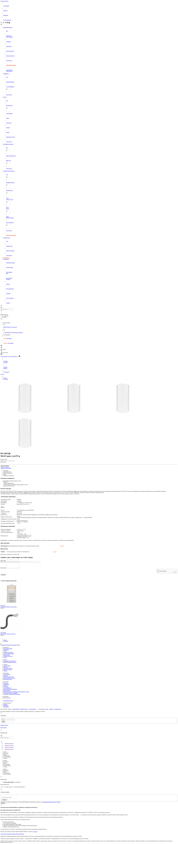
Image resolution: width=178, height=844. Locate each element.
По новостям (5, 316)
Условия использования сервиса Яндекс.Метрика (12, 834)
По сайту (4, 317)
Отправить (3, 574)
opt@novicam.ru (32, 709)
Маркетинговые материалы (9, 662)
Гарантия (5, 675)
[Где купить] (1, 346)
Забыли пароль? (4, 725)
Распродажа (6, 257)
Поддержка (6, 259)
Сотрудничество (7, 688)
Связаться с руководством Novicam (11, 694)
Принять (3, 803)
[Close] (1, 713)
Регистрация (4, 727)
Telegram (51, 709)
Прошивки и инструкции (9, 660)
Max (47, 709)
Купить (2, 608)
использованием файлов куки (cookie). (51, 802)
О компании (6, 684)
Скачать (62, 546)
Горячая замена (6, 665)
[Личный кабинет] (1, 354)
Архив (2, 374)
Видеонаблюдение (7, 27)
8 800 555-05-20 (24, 709)
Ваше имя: (3, 560)
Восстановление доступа (9, 678)
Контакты (5, 683)
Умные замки (6, 237)
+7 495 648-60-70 (16, 709)
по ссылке (35, 831)
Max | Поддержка (5, 467)
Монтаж (5, 670)
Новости (5, 685)
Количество (3, 462)
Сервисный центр (7, 668)
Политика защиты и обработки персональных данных (16, 691)
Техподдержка (6, 674)
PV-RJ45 (9, 606)
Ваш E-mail (14, 561)
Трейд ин (5, 667)
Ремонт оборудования (8, 676)
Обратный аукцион (8, 656)
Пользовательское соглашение (10, 693)
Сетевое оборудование (8, 171)
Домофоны (6, 73)
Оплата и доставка (7, 669)
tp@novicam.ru (57, 709)
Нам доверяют (6, 690)
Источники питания (8, 144)
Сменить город (4, 352)
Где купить (6, 686)
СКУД (5, 97)
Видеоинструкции (7, 679)
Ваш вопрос (3, 567)
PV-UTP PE (8, 633)
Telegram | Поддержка (6, 468)
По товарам (5, 314)
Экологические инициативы (10, 689)
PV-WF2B (5, 379)
